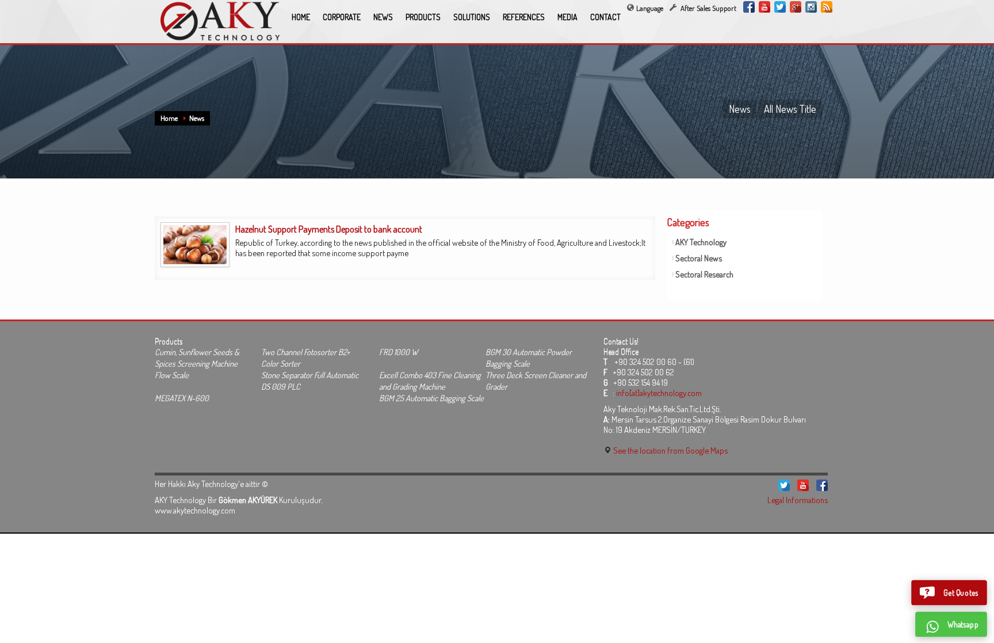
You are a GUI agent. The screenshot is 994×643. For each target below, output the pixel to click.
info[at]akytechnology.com (659, 392)
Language (649, 8)
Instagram (811, 7)
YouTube (764, 7)
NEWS (383, 17)
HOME (301, 17)
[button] (949, 593)
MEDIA (567, 17)
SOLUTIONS (471, 17)
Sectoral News (698, 258)
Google (795, 7)
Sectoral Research (704, 274)
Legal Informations (797, 499)
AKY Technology (701, 242)
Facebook (749, 7)
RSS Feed (826, 7)
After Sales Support (707, 8)
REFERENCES (524, 17)
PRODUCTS (423, 17)
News (196, 118)
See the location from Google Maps (669, 450)
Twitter (780, 7)
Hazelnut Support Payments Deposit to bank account (328, 229)
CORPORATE (342, 17)
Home (169, 118)
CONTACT (605, 17)
